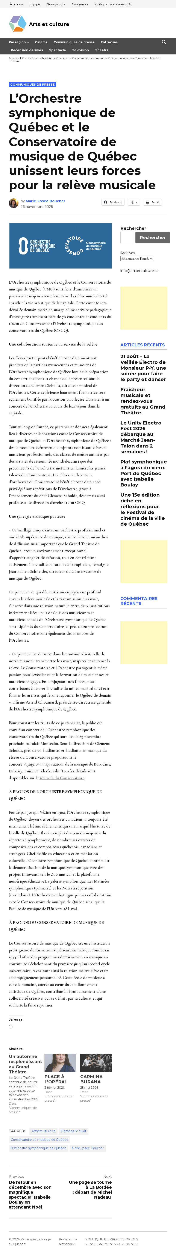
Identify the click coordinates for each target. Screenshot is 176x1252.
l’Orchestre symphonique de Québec (38, 1148)
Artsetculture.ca (43, 1131)
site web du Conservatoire (61, 778)
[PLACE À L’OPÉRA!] (60, 1063)
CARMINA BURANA (91, 1079)
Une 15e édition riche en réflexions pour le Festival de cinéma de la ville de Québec (142, 509)
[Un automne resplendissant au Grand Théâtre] (26, 1084)
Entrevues (109, 42)
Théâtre (102, 50)
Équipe (35, 4)
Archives (127, 253)
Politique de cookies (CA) (113, 4)
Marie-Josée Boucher (45, 201)
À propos (16, 4)
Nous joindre (56, 4)
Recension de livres (27, 50)
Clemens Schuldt (73, 1131)
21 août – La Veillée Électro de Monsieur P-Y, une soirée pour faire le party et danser (143, 368)
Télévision (80, 50)
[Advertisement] (143, 308)
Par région (17, 42)
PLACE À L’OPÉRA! (55, 1079)
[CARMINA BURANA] (96, 1063)
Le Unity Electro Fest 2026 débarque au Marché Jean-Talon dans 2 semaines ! (140, 437)
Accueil (13, 58)
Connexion (80, 4)
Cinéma (41, 42)
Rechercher (133, 228)
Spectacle (57, 50)
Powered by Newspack (68, 1241)
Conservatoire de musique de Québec (39, 1140)
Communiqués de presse (74, 42)
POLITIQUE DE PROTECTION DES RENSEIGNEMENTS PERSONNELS (112, 1241)
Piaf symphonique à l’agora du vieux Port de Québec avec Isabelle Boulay (143, 473)
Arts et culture (49, 24)
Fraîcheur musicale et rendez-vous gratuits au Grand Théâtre (142, 401)
